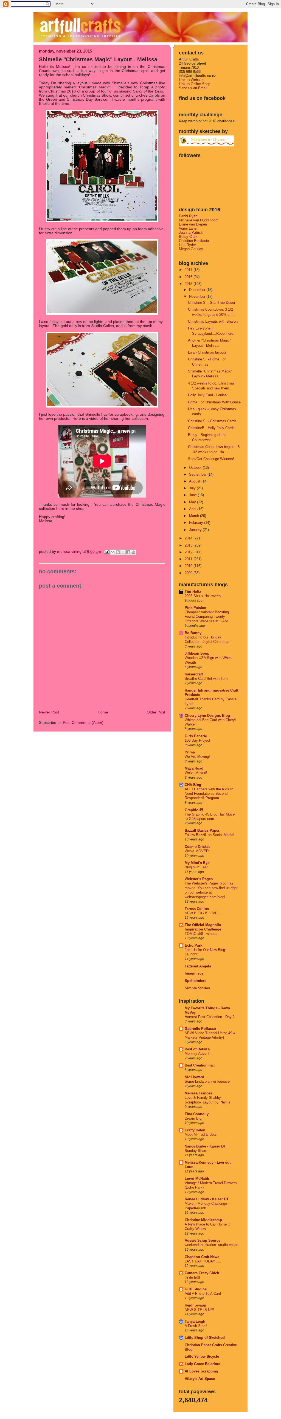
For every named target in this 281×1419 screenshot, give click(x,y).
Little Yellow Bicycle (202, 1356)
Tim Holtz (193, 591)
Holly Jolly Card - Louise (207, 395)
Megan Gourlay (191, 249)
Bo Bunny (193, 633)
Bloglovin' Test (196, 867)
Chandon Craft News (202, 1257)
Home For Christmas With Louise (214, 402)
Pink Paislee (195, 608)
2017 (189, 270)
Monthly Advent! (197, 1054)
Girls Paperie (196, 736)
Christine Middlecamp (203, 1220)
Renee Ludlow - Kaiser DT (207, 1199)
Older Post (156, 712)
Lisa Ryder (187, 245)
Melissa (62, 67)
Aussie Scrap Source (202, 1240)
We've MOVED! (197, 851)
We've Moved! (196, 773)
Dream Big (193, 1118)
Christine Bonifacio (194, 241)
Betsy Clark (188, 237)
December (197, 290)
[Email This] (112, 552)
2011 (189, 559)
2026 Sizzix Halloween (203, 596)
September (198, 474)
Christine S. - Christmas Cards (212, 421)
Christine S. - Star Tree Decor (211, 302)
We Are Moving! (197, 757)
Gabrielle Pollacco (200, 1029)
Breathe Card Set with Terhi (206, 679)
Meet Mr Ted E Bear (201, 1135)
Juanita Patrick (191, 232)
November (197, 296)
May (193, 502)
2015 (189, 284)
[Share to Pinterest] (133, 552)
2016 (189, 277)
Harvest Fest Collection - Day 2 (210, 1017)
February (196, 523)
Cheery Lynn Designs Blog (207, 715)
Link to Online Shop (194, 84)
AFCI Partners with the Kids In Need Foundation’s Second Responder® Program (209, 793)
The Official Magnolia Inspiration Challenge (203, 927)
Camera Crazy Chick (202, 1273)
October (196, 468)
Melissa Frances (198, 1093)
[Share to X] (123, 552)
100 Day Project (197, 740)
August (195, 481)
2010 (189, 566)
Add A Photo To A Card (203, 1294)
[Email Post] (106, 552)
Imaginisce (194, 973)
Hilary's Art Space (200, 1379)
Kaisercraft (194, 674)
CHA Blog (193, 785)
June (193, 495)
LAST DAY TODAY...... (203, 1261)
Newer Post (49, 712)
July (193, 488)
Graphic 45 (194, 810)
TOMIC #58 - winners (201, 934)
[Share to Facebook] (128, 552)
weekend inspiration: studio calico (211, 1245)
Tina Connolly (197, 1114)
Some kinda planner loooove (207, 1081)
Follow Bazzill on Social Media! (209, 835)
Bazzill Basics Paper (202, 830)
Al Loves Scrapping (201, 1371)
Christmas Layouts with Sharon (213, 321)
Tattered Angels (198, 966)
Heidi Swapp (195, 1305)
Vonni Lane (187, 228)
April (193, 509)
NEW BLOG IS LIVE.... (203, 913)
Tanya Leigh (195, 1321)
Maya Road (194, 768)
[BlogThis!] (117, 552)
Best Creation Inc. (200, 1065)
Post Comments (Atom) (83, 723)
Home (103, 712)
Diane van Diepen (193, 224)
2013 (189, 545)
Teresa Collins (197, 909)
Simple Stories (197, 988)
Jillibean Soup (197, 653)
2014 (189, 538)
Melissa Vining (70, 552)
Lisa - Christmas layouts (207, 352)
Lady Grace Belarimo (202, 1364)
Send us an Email (193, 88)
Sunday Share (196, 1151)
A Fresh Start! (196, 1326)
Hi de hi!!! (192, 1277)
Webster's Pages (199, 879)
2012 (189, 552)
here (60, 509)
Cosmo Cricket (197, 847)
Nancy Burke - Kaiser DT (205, 1146)
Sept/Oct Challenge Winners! (211, 459)
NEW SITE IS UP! (199, 1310)
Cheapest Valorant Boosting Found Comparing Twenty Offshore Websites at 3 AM (207, 616)
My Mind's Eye (197, 863)
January (196, 530)
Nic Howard (194, 1077)
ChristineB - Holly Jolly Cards (211, 428)
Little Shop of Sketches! (205, 1338)
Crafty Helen (195, 1130)
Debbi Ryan (188, 216)
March (194, 516)
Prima (190, 752)
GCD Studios (196, 1289)
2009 (189, 573)
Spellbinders (195, 981)
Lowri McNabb (197, 1179)
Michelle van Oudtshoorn (198, 220)
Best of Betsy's (197, 1049)
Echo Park (193, 945)
